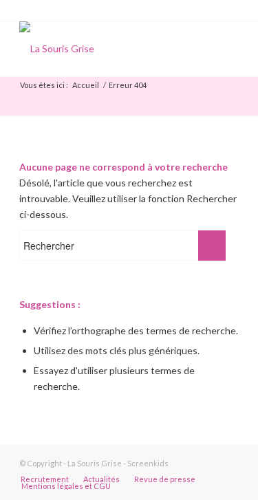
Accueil (85, 84)
